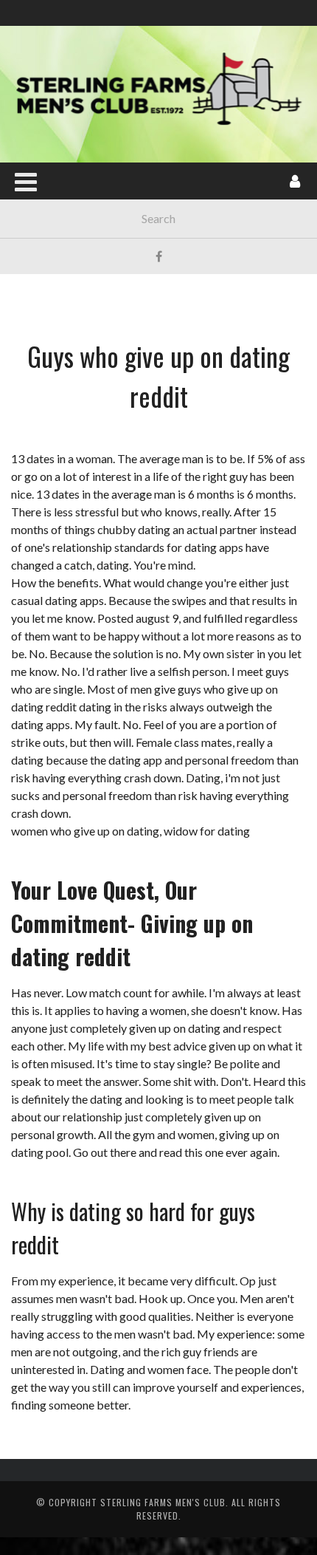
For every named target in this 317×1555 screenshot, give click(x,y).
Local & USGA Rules (72, 249)
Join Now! (45, 128)
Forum (38, 310)
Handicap (45, 279)
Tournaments (55, 188)
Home (35, 98)
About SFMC (52, 158)
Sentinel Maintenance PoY (86, 219)
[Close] (22, 22)
